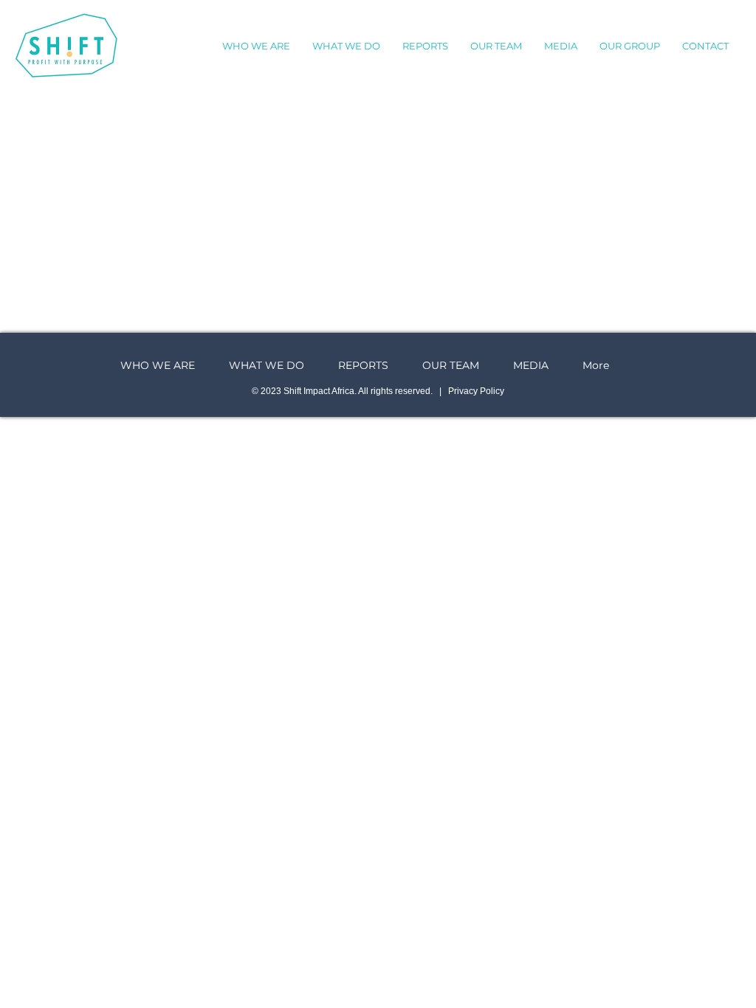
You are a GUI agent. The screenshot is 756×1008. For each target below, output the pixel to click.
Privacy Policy (476, 391)
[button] (560, 46)
